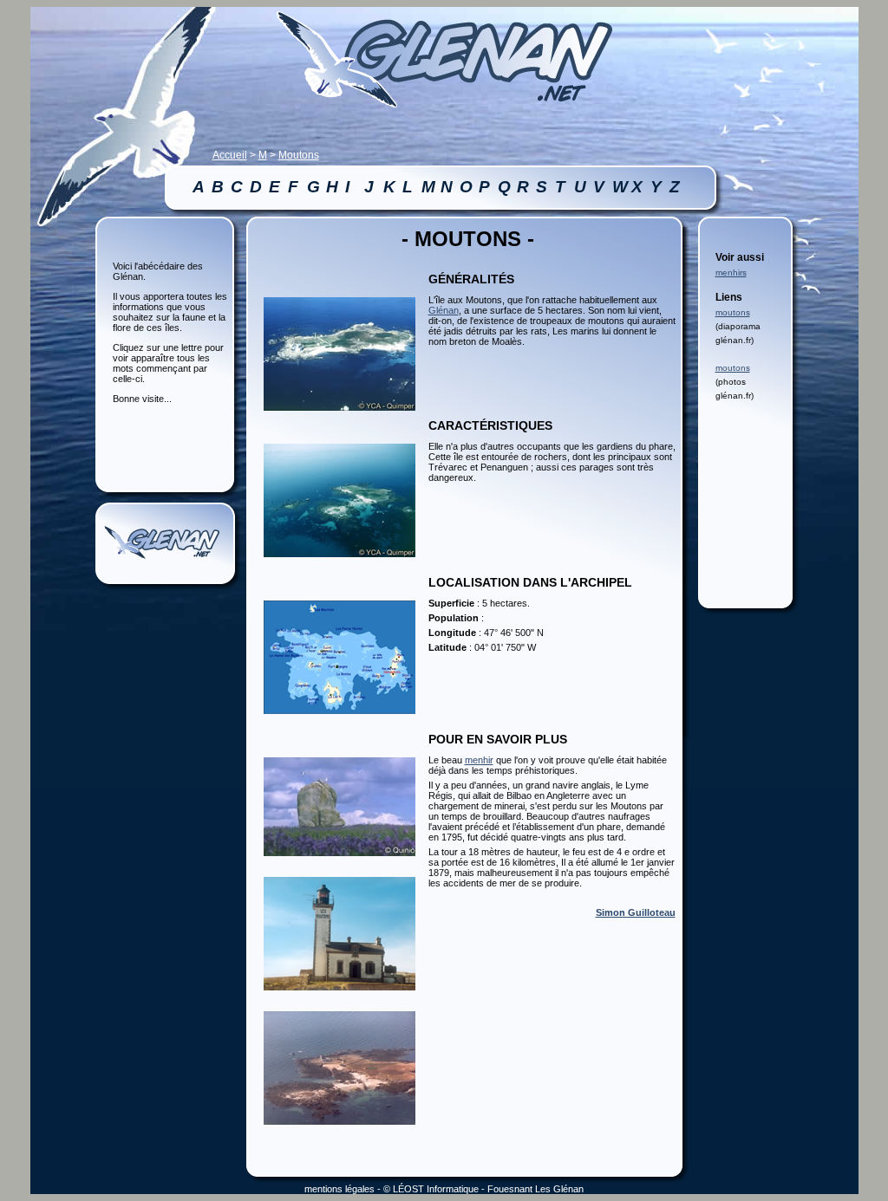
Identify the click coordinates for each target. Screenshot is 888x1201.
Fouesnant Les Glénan (535, 1189)
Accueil (229, 155)
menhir (479, 760)
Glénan (443, 310)
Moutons (298, 155)
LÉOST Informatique (436, 1189)
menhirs (731, 272)
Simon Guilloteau (636, 912)
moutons (732, 312)
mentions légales (339, 1189)
